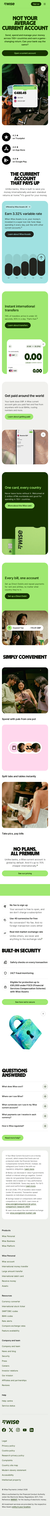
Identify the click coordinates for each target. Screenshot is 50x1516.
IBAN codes (7, 1316)
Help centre (7, 1401)
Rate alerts (7, 1321)
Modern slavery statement (14, 1470)
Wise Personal (8, 1236)
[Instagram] (18, 1430)
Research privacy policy (13, 1455)
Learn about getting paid (19, 416)
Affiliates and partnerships (14, 1380)
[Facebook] (4, 1430)
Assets (5, 1286)
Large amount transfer (12, 1271)
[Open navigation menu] (44, 4)
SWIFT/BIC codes (10, 1311)
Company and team (11, 1346)
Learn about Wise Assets (19, 234)
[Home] (9, 4)
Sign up (36, 4)
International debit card (13, 1276)
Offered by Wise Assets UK (16, 207)
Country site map (10, 1465)
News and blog (9, 1351)
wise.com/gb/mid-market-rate (23, 1213)
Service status (8, 1406)
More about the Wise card (19, 505)
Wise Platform (8, 1246)
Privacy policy (8, 1446)
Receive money (9, 1281)
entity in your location (21, 1507)
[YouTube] (25, 1430)
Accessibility (8, 1475)
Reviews (6, 1385)
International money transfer (15, 1266)
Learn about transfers (18, 325)
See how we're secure (25, 1002)
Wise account (8, 1261)
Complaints (7, 1460)
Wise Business (8, 1241)
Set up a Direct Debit (17, 596)
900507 (14, 1500)
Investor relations (10, 1371)
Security (6, 1356)
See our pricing (25, 873)
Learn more (29, 1169)
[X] (11, 1430)
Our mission (7, 1375)
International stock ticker (13, 1306)
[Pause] (43, 68)
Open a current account (25, 53)
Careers (5, 1366)
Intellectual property (11, 1480)
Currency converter (11, 1301)
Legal (4, 1441)
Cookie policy (8, 1451)
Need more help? (12, 1138)
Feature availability (10, 1331)
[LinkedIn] (32, 1430)
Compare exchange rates (13, 1326)
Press (4, 1361)
